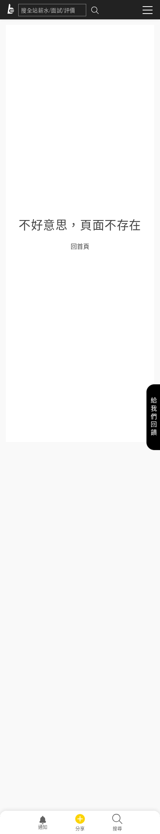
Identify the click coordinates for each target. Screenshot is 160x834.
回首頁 (80, 246)
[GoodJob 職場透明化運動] (12, 10)
